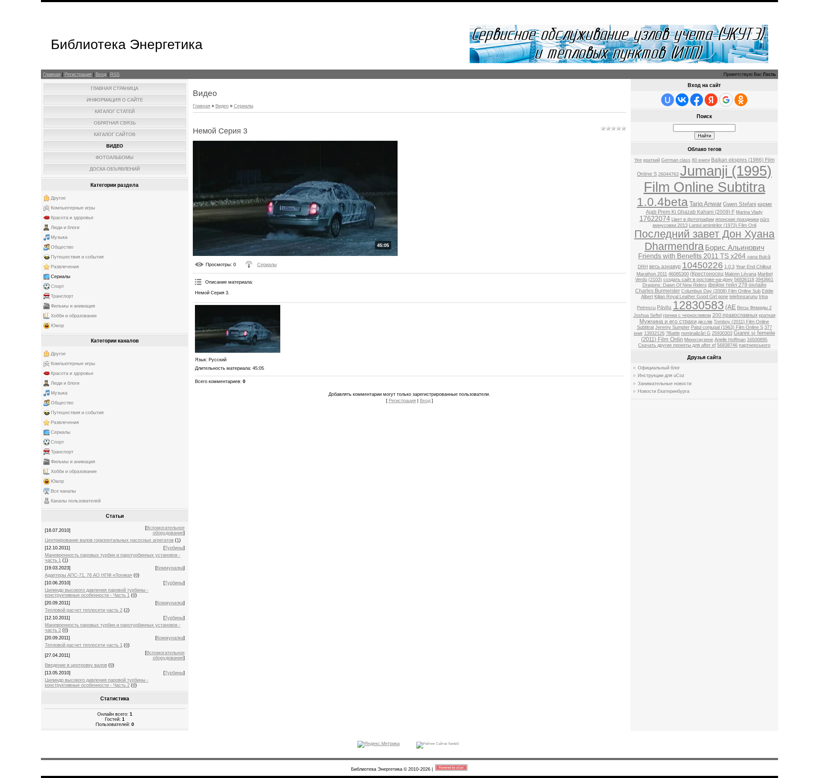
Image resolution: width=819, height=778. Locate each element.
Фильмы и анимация (73, 305)
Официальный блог (659, 367)
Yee (638, 160)
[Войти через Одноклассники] (741, 99)
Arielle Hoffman (730, 339)
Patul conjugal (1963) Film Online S (727, 327)
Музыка (59, 237)
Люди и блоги (65, 227)
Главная (52, 74)
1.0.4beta (662, 202)
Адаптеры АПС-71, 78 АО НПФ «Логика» (88, 575)
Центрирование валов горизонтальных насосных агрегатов (109, 540)
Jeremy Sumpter (672, 327)
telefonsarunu (743, 296)
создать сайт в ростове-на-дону (698, 279)
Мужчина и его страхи (668, 321)
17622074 (654, 218)
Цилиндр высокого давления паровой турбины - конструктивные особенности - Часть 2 (96, 682)
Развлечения (65, 266)
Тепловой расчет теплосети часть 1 (83, 644)
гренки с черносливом (687, 315)
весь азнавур (665, 267)
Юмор (57, 325)
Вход (101, 74)
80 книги (701, 160)
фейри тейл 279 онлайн (737, 285)
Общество (62, 247)
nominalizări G (696, 333)
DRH (643, 266)
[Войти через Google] (726, 100)
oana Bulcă (758, 256)
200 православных (735, 315)
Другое (58, 197)
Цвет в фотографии (692, 219)
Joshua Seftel (647, 315)
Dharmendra (674, 246)
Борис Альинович (734, 247)
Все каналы (63, 491)
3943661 (764, 279)
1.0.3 (729, 266)
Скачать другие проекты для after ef (677, 345)
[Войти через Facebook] (696, 99)
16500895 (757, 339)
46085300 (678, 273)
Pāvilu (664, 308)
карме (765, 204)
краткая (767, 315)
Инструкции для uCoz (661, 375)
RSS (114, 74)
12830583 (698, 305)
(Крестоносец (706, 274)
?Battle (673, 333)
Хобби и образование (74, 315)
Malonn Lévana (740, 273)
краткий (651, 160)
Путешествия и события (77, 256)
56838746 (727, 345)
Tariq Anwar (705, 203)
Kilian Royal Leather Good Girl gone (691, 296)
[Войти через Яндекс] (711, 99)
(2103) (655, 279)
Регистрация (78, 74)
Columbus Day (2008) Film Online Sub (721, 290)
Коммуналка (170, 567)
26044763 (668, 174)
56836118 (744, 279)
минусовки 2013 (670, 225)
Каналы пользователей (76, 500)
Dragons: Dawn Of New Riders (674, 284)
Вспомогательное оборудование (165, 530)
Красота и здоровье (72, 217)
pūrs (765, 219)
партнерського (754, 345)
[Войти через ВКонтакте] (682, 99)
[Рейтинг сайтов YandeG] (437, 744)
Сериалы (60, 276)
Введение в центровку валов (76, 665)
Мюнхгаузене (698, 339)
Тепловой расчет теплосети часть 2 (83, 610)
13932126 (654, 333)
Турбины (174, 547)
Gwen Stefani (739, 204)
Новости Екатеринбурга (663, 391)
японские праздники (737, 219)
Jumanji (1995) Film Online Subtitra (708, 179)
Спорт (57, 286)
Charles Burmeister (657, 291)
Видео (222, 105)
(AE (730, 307)
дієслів (705, 321)
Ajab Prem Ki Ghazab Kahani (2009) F (690, 212)
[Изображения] (237, 329)
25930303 (722, 333)
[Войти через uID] (667, 99)
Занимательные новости (664, 383)
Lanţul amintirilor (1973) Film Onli (722, 225)
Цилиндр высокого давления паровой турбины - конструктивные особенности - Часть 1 (96, 592)
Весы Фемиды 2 (754, 307)
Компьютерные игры (73, 207)
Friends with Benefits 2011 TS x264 (692, 256)
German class (676, 160)
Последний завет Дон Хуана (704, 234)
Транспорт (62, 296)
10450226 (702, 265)
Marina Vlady (749, 212)
